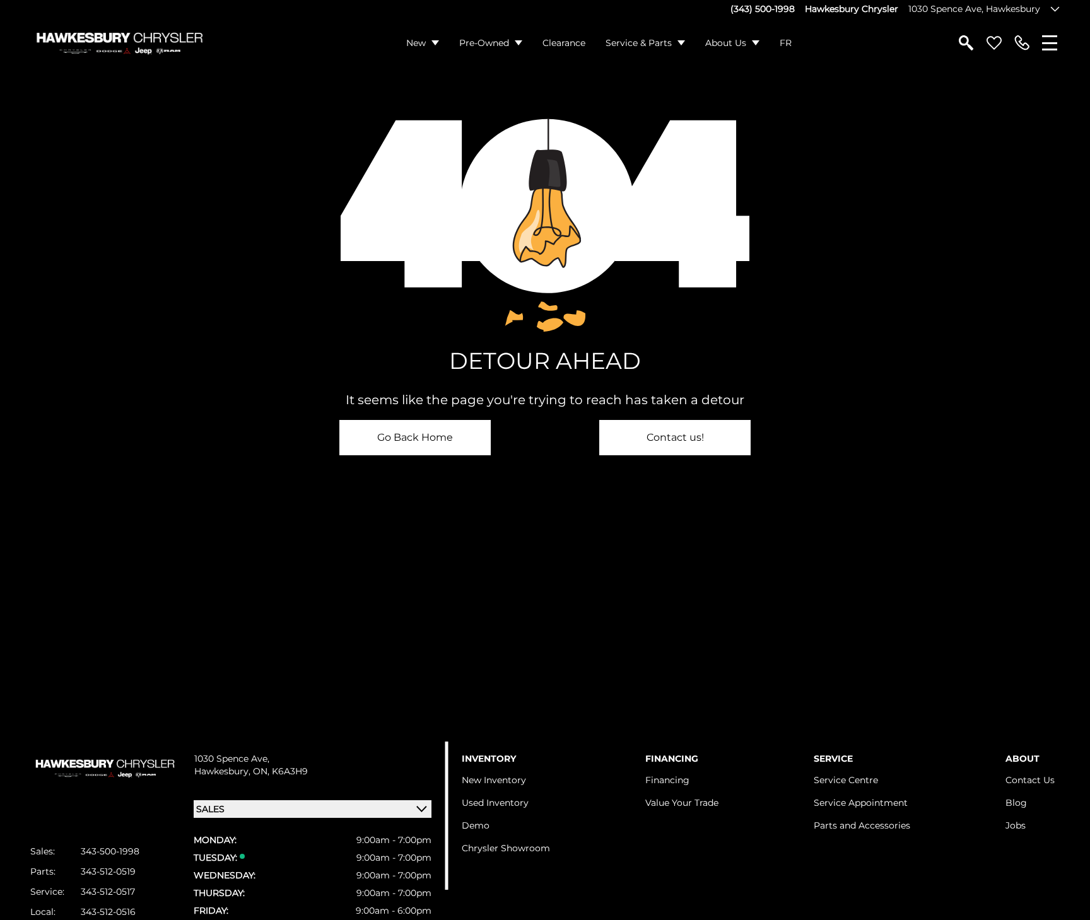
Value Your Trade (681, 802)
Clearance (563, 43)
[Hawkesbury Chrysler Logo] (119, 43)
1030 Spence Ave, (231, 758)
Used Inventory (495, 802)
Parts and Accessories (862, 825)
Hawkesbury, (223, 771)
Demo (475, 825)
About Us (725, 43)
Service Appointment (861, 802)
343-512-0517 (108, 891)
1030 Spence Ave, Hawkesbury (974, 9)
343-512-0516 (108, 911)
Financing (667, 780)
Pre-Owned (484, 43)
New (416, 43)
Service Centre (846, 780)
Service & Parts (639, 43)
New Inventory (494, 780)
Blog (1016, 802)
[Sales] (1021, 43)
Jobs (1015, 825)
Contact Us (1030, 780)
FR (786, 43)
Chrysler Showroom (506, 848)
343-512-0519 (108, 871)
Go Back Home (415, 437)
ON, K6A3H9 (280, 771)
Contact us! (675, 437)
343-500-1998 (110, 851)
